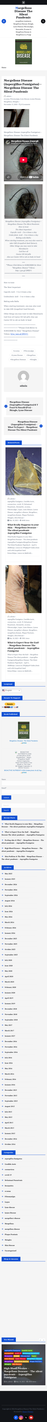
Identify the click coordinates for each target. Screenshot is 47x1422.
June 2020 (9, 966)
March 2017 (9, 1030)
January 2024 (10, 933)
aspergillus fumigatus (15, 501)
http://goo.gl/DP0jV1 (19, 334)
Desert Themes (27, 1412)
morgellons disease (14, 515)
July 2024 (8, 906)
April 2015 (9, 1122)
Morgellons (8, 102)
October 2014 (10, 1144)
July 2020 (8, 960)
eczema (6, 99)
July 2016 (8, 1058)
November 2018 (11, 1014)
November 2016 (11, 1047)
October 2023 (10, 949)
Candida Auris (29, 501)
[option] (23, 1364)
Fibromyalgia (15, 99)
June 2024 (9, 911)
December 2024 (11, 884)
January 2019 (10, 1003)
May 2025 (8, 874)
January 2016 (10, 1085)
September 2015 (11, 1101)
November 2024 (11, 890)
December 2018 (11, 1009)
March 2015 (9, 1128)
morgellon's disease (21, 512)
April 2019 (9, 998)
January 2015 (10, 1133)
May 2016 (8, 1068)
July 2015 (8, 1112)
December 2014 (11, 1139)
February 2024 (10, 928)
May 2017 (8, 1025)
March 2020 (9, 982)
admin (9, 96)
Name (4, 779)
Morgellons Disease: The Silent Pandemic (24, 741)
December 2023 (11, 938)
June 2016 (9, 1063)
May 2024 (8, 917)
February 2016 (10, 1079)
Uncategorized (10, 1251)
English (8, 690)
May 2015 (8, 1117)
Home (4, 67)
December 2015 (11, 1090)
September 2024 (11, 895)
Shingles (16, 102)
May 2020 (8, 971)
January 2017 (10, 1036)
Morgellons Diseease (18, 359)
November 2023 (11, 944)
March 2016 (9, 1074)
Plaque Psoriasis (28, 515)
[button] (40, 1340)
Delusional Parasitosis (13, 1180)
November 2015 (11, 1095)
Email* (4, 788)
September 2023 (11, 955)
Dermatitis (20, 507)
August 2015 (10, 1106)
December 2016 (11, 1041)
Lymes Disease (35, 99)
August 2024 (10, 901)
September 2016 (11, 1052)
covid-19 (20, 504)
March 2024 (9, 922)
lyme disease (24, 99)
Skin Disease (19, 518)
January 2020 (10, 993)
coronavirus (12, 504)
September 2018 (11, 1020)
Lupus (20, 509)
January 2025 (10, 879)
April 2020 (9, 976)
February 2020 (10, 987)
